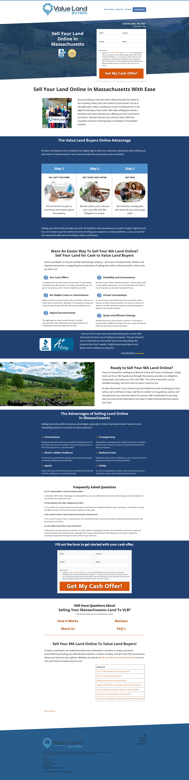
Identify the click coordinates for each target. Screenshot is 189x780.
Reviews (121, 621)
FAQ (144, 26)
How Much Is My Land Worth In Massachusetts (114, 694)
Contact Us (137, 26)
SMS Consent (103, 50)
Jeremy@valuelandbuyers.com (53, 768)
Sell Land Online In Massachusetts (109, 676)
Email (124, 41)
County (125, 33)
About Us (68, 628)
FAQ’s (121, 628)
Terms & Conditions (114, 53)
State (101, 33)
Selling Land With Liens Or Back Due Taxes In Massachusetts (119, 685)
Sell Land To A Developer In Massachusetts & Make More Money (120, 698)
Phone (102, 41)
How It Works (67, 621)
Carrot (70, 772)
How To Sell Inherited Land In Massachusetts (113, 671)
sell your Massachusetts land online (118, 657)
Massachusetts (49, 711)
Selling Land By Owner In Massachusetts (111, 680)
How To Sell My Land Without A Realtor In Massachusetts (118, 689)
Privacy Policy (127, 53)
